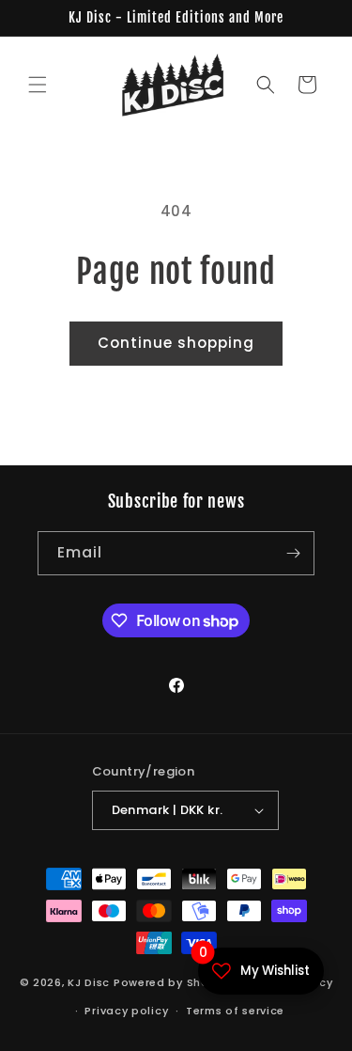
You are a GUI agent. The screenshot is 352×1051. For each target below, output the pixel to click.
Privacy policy (126, 1010)
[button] (37, 84)
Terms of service (235, 1010)
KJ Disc (89, 981)
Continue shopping (176, 343)
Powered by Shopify (173, 981)
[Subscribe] (293, 553)
